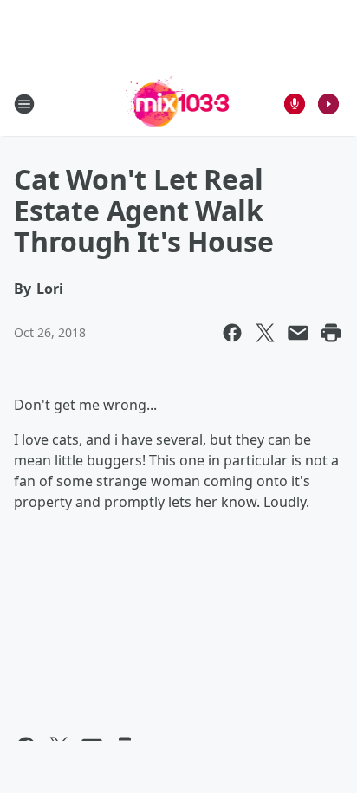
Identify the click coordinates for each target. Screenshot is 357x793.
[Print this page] (331, 333)
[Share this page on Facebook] (232, 333)
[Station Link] (178, 103)
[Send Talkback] (294, 104)
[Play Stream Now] (328, 104)
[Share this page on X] (265, 333)
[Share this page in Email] (298, 333)
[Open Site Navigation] (24, 104)
